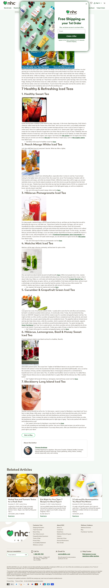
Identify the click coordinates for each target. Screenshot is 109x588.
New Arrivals (60, 542)
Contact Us (60, 529)
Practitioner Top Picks (87, 532)
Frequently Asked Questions (40, 536)
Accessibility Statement (39, 542)
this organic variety (78, 137)
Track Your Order (37, 529)
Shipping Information (38, 527)
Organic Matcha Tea (76, 279)
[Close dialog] (86, 3)
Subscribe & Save (61, 538)
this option (65, 135)
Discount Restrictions (63, 540)
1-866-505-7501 (38, 554)
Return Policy (36, 532)
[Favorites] (91, 3)
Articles (17, 12)
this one (47, 137)
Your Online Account (38, 534)
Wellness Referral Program (64, 534)
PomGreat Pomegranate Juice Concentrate (67, 234)
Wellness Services (86, 527)
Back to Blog (28, 435)
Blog (82, 529)
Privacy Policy (36, 540)
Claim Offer (72, 36)
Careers (59, 536)
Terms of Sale (36, 538)
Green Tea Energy (27, 325)
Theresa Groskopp (41, 447)
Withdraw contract (38, 545)
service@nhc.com (64, 554)
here (54, 142)
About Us (59, 527)
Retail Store (60, 532)
